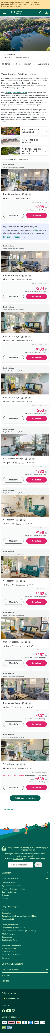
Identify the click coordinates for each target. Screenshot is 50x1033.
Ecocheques (7, 937)
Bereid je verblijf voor (10, 925)
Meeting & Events (9, 949)
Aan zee (5, 981)
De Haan (21, 167)
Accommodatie (26, 64)
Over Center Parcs (10, 878)
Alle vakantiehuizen (10, 969)
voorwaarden (18, 859)
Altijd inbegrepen (8, 934)
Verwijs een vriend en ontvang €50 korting (19, 931)
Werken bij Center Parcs (11, 946)
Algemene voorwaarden (11, 886)
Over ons (5, 895)
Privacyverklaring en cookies (13, 889)
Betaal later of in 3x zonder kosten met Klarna (19, 916)
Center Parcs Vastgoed (11, 955)
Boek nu (19, 6)
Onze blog (6, 873)
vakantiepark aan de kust (16, 93)
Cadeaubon (6, 913)
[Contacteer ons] (40, 12)
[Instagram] (13, 1011)
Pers (4, 901)
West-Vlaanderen (13, 167)
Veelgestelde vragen (10, 907)
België (5, 167)
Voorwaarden (8, 809)
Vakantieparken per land (12, 964)
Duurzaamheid (8, 919)
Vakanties (6, 975)
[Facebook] (3, 1011)
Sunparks (6, 958)
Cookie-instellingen (9, 892)
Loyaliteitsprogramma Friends (14, 928)
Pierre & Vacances (9, 952)
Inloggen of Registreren (14, 237)
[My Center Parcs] (46, 12)
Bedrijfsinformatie (9, 883)
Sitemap (5, 898)
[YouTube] (8, 1011)
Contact (5, 910)
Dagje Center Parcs (9, 940)
